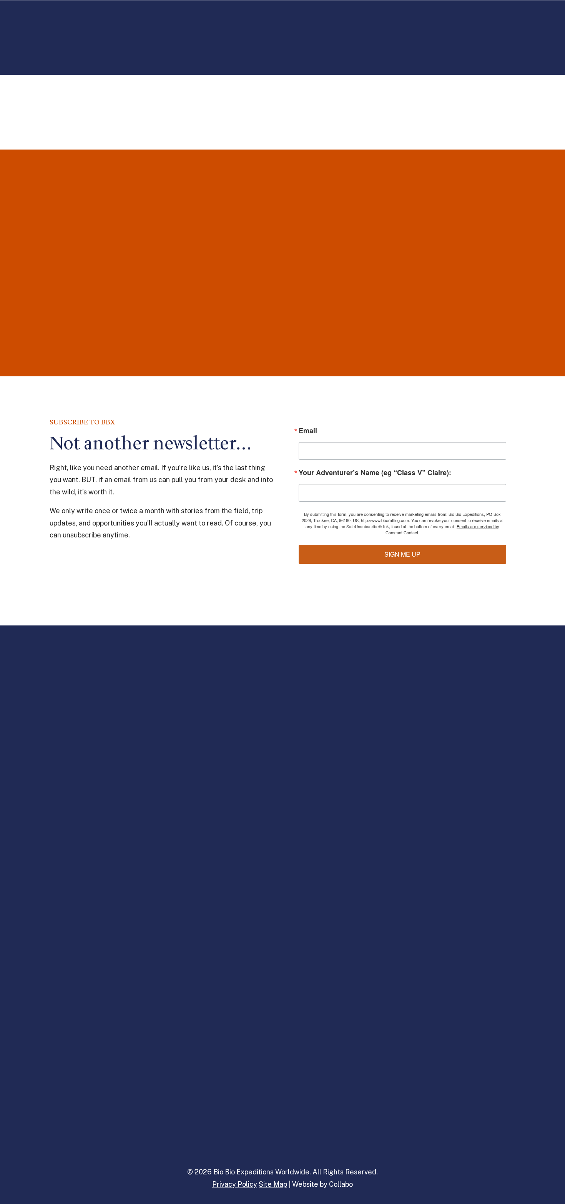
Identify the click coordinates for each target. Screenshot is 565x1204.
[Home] (282, 668)
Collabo (341, 1184)
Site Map (273, 1184)
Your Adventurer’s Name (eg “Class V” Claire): (375, 472)
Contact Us (499, 30)
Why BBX (417, 30)
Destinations (68, 30)
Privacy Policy (234, 1184)
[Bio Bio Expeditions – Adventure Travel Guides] (284, 30)
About (457, 30)
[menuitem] (74, 30)
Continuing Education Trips (143, 30)
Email (308, 430)
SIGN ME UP (402, 554)
